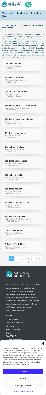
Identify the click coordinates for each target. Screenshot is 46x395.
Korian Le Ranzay (13, 63)
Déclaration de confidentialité (23, 391)
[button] (42, 343)
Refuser (23, 378)
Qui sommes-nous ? (13, 319)
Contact (9, 333)
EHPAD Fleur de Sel (13, 230)
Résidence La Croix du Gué (17, 202)
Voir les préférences (23, 385)
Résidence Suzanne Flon (16, 216)
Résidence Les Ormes (15, 77)
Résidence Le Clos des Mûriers (19, 119)
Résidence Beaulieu (13, 189)
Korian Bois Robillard (14, 147)
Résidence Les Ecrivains (16, 161)
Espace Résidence (13, 330)
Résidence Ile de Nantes (16, 133)
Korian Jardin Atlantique (16, 91)
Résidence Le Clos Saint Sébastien (21, 105)
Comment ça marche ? (14, 323)
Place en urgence (12, 326)
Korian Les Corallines (15, 175)
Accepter (23, 371)
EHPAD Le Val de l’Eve (15, 244)
